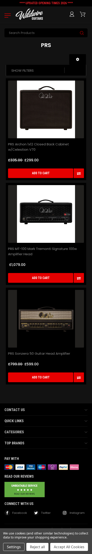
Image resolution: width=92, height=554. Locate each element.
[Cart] (83, 14)
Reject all (37, 546)
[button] (77, 59)
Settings (14, 546)
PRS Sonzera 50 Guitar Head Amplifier (39, 353)
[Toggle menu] (6, 15)
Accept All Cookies (69, 546)
